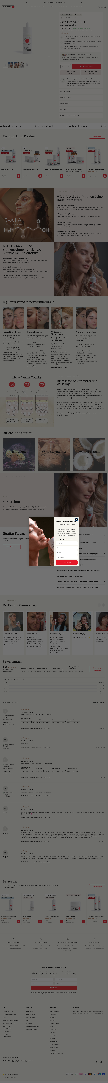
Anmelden (67, 562)
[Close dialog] (76, 519)
